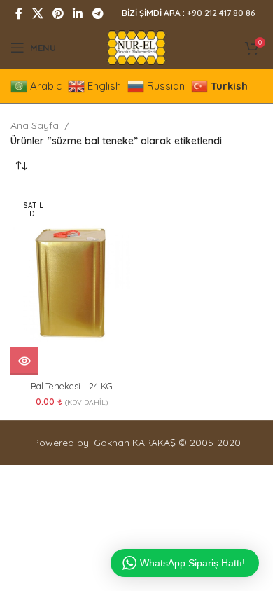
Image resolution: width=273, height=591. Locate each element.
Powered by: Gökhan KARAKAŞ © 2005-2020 (137, 442)
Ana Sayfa (34, 125)
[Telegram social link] (98, 13)
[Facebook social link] (18, 13)
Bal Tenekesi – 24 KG (72, 385)
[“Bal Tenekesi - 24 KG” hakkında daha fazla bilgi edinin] (24, 361)
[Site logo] (136, 47)
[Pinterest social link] (58, 13)
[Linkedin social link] (78, 13)
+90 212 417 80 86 (221, 13)
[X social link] (37, 13)
